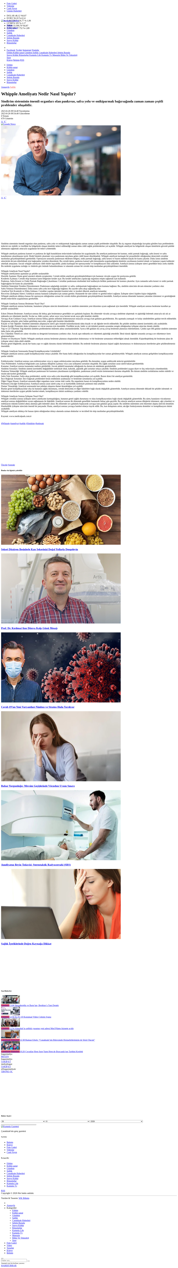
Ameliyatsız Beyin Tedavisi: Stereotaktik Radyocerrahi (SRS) (36, 864)
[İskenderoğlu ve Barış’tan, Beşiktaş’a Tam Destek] (10, 1003)
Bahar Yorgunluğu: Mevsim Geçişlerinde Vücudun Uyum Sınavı (38, 785)
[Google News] (8, 124)
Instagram (27, 50)
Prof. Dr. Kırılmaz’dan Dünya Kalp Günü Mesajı (29, 628)
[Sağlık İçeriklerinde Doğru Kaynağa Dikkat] (61, 938)
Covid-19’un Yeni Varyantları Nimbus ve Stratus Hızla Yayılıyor (37, 707)
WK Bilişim (24, 1198)
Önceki (4, 465)
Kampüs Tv (46, 55)
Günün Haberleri (14, 11)
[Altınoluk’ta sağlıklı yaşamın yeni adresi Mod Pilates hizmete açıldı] (10, 1026)
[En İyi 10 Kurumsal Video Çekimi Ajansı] (10, 1014)
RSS (22, 60)
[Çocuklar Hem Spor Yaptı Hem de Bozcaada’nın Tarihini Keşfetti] (10, 1049)
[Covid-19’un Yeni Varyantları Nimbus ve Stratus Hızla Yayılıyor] (61, 702)
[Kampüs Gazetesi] (10, 20)
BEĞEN (5, 1056)
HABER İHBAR (9, 1265)
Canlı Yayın (12, 8)
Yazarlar (10, 1248)
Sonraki (11, 465)
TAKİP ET (6, 1061)
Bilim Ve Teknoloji (68, 55)
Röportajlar (12, 43)
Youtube (35, 50)
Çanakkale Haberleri (16, 35)
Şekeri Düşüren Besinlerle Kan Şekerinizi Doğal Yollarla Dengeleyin (39, 549)
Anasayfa (5, 87)
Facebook (11, 50)
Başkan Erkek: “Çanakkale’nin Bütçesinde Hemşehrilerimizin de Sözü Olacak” (57, 1040)
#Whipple (5, 423)
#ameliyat (14, 423)
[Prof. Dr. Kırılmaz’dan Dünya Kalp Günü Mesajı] (61, 623)
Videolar (10, 6)
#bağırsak (39, 423)
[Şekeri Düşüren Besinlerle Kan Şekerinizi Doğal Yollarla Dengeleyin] (61, 544)
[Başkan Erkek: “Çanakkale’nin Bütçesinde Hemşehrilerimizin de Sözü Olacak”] (10, 1037)
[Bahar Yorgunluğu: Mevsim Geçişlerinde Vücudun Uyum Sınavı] (61, 780)
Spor (9, 57)
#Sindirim (30, 423)
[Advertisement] (84, 220)
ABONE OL (7, 1071)
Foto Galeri (12, 3)
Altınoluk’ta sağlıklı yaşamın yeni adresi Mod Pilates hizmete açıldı (41, 1028)
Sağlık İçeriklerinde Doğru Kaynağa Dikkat (26, 943)
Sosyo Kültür (12, 40)
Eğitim (10, 25)
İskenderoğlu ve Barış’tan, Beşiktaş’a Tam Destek (34, 1005)
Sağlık (9, 33)
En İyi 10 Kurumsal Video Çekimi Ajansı (30, 1017)
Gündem (10, 30)
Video (9, 1245)
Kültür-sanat (12, 28)
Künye (10, 60)
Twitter (19, 50)
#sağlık (22, 423)
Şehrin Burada (13, 38)
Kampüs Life (35, 55)
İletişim (16, 60)
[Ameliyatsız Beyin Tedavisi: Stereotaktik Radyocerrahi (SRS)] (61, 859)
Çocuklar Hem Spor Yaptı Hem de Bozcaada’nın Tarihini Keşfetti (51, 1051)
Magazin (56, 55)
